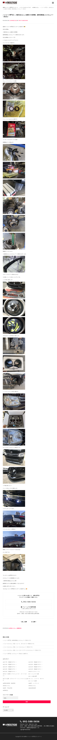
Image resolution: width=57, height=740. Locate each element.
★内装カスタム (6, 685)
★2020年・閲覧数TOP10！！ (35, 664)
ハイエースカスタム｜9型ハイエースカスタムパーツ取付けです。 (18, 647)
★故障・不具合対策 (7, 688)
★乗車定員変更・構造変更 (9, 683)
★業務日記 (19, 628)
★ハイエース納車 (32, 681)
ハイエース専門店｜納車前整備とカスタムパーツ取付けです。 (17, 640)
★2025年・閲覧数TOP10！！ (10, 671)
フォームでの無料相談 (28, 607)
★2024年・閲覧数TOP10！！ (35, 669)
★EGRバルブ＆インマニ (34, 671)
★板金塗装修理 (32, 688)
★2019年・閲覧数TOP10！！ (10, 664)
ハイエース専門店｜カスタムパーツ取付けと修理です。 (16, 653)
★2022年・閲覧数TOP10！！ (35, 666)
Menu (53, 2)
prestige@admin (23, 20)
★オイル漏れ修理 (32, 676)
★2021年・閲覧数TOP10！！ (10, 666)
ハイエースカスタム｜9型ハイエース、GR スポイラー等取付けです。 (19, 643)
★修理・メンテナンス (33, 683)
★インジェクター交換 (33, 674)
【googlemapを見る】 (25, 729)
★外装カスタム (12, 628)
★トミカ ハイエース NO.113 (36, 678)
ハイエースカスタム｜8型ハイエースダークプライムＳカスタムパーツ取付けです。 (22, 650)
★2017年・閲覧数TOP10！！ (10, 662)
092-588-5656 (29, 602)
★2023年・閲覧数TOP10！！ (10, 669)
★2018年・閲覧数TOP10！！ (35, 662)
